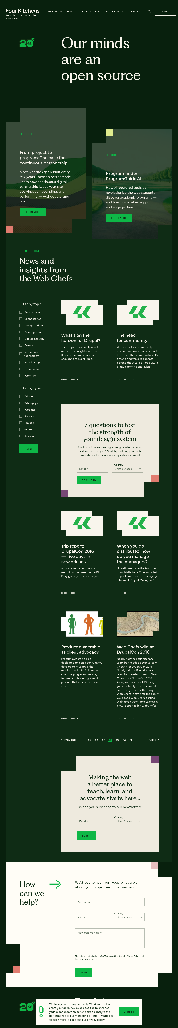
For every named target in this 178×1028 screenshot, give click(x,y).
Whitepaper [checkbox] (32, 403)
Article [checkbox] (28, 396)
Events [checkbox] (28, 345)
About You (101, 11)
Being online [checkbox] (32, 312)
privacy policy (96, 1019)
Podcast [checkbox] (29, 416)
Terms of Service (83, 958)
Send (83, 972)
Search (149, 13)
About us (117, 11)
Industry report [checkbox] (33, 362)
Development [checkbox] (33, 332)
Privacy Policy (133, 955)
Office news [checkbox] (32, 369)
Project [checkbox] (29, 423)
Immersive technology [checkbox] (31, 353)
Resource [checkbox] (30, 436)
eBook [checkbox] (28, 429)
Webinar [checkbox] (29, 409)
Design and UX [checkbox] (33, 325)
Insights (86, 11)
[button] (68, 739)
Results (71, 11)
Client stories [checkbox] (32, 319)
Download (89, 480)
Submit (86, 835)
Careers (135, 11)
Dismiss (129, 1011)
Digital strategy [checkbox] (34, 338)
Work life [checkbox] (30, 375)
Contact (165, 11)
